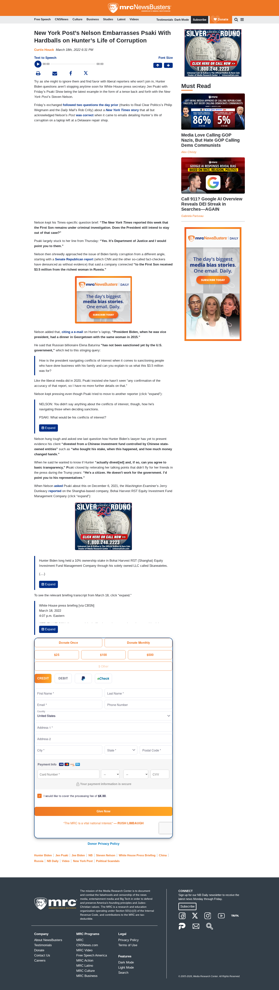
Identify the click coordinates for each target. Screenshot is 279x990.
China (163, 855)
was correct (85, 115)
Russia (38, 861)
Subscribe (199, 19)
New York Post (83, 861)
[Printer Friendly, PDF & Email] (54, 74)
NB (90, 855)
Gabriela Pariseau (192, 215)
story (122, 110)
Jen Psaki (61, 855)
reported (54, 491)
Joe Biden (78, 855)
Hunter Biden (43, 855)
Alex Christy (188, 152)
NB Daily (52, 861)
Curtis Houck (44, 50)
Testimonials (164, 19)
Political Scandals (108, 861)
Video (65, 861)
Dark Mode (181, 19)
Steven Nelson (105, 855)
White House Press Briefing (137, 855)
